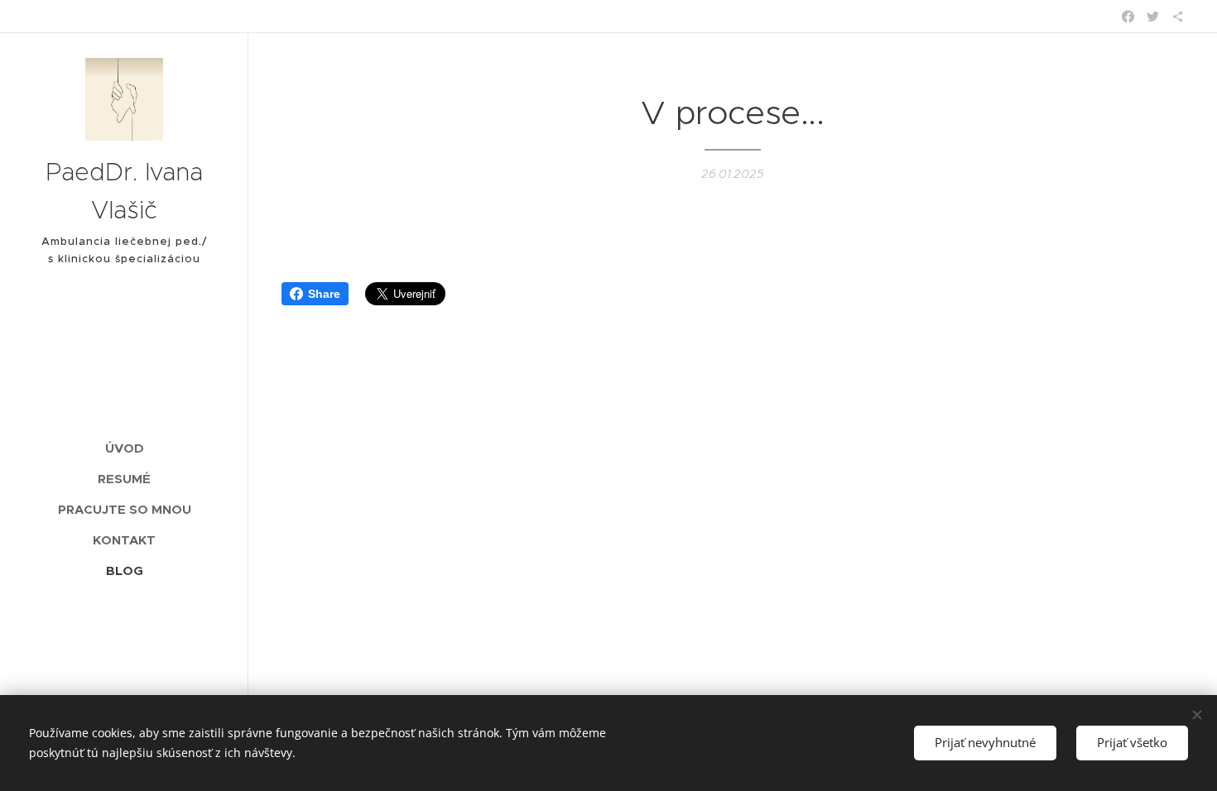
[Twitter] (1152, 16)
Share (324, 293)
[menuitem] (124, 448)
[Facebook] (1128, 16)
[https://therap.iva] (1177, 16)
